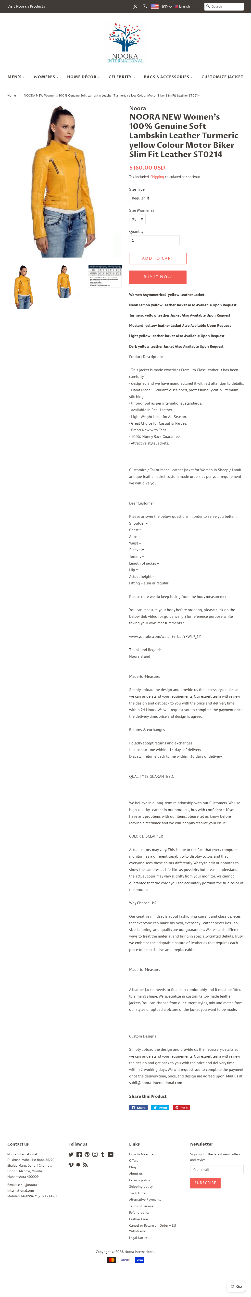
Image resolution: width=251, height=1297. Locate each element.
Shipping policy (141, 1186)
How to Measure (141, 1154)
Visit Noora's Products (26, 6)
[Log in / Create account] (135, 6)
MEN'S (15, 76)
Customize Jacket (222, 76)
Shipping (157, 176)
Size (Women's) (141, 210)
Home (11, 96)
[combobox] (161, 6)
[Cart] (145, 6)
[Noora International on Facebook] (79, 1155)
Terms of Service (141, 1206)
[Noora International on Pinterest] (87, 1155)
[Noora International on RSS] (85, 1166)
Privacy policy (139, 1180)
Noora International (139, 1251)
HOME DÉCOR (82, 76)
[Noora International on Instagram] (95, 1155)
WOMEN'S (45, 76)
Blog (132, 1167)
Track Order (138, 1193)
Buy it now (158, 277)
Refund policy (139, 1212)
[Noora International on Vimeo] (71, 1166)
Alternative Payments (145, 1199)
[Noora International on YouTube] (110, 1155)
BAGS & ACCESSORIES (167, 76)
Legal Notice (138, 1237)
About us (136, 1173)
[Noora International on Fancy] (78, 1166)
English (184, 6)
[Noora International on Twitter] (71, 1155)
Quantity (136, 231)
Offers (133, 1160)
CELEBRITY (121, 76)
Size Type (137, 189)
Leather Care (138, 1219)
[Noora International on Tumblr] (102, 1155)
